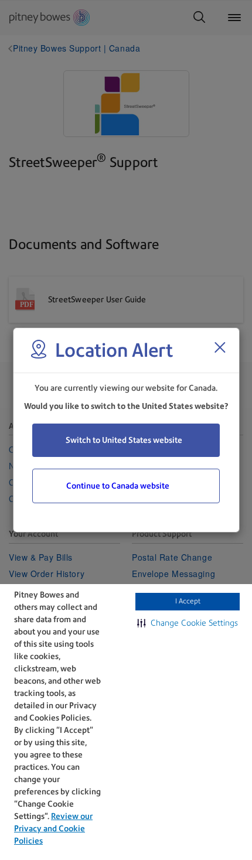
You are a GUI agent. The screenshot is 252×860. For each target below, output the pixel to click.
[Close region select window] (219, 347)
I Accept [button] (187, 601)
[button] (187, 622)
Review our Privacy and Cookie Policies (53, 828)
